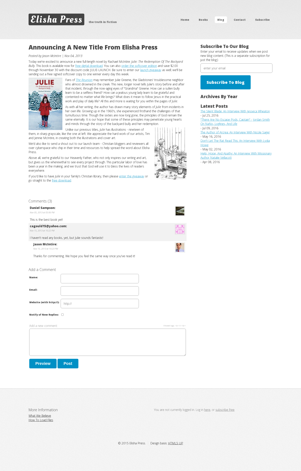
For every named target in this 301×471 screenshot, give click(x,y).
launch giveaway (150, 70)
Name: (33, 277)
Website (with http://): (44, 302)
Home (185, 20)
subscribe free (224, 410)
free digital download (89, 66)
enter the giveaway (131, 176)
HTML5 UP (175, 443)
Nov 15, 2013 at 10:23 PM (45, 248)
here (207, 410)
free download (61, 180)
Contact (240, 20)
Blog (220, 20)
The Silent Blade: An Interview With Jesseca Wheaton (235, 111)
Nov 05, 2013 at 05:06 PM (42, 212)
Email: (33, 289)
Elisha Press (56, 19)
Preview (43, 363)
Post (68, 363)
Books (203, 20)
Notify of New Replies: (44, 314)
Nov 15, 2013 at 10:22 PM (42, 230)
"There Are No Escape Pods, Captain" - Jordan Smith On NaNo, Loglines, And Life (235, 121)
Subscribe (262, 20)
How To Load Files (41, 420)
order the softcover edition (139, 66)
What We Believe (40, 415)
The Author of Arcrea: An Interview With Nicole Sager (235, 132)
